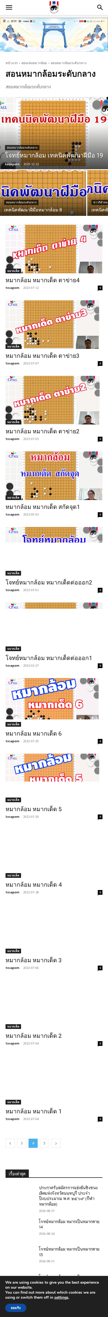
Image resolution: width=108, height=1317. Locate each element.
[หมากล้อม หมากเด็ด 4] (54, 853)
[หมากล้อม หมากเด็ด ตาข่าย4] (54, 249)
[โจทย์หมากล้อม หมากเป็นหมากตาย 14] (20, 1229)
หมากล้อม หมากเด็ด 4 (34, 884)
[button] (9, 7)
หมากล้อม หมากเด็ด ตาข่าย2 (42, 431)
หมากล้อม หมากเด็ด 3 (34, 960)
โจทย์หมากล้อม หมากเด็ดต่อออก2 (49, 582)
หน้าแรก (12, 63)
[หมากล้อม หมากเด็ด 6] (54, 702)
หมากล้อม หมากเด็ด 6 (34, 733)
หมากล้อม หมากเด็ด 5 (34, 809)
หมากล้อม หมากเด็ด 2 (34, 1036)
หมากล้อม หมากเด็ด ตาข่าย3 (42, 356)
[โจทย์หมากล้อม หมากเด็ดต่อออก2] (54, 551)
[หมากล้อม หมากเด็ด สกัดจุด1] (54, 475)
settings (61, 1297)
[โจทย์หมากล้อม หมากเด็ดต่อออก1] (54, 627)
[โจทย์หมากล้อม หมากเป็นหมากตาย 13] (20, 1256)
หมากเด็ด (13, 271)
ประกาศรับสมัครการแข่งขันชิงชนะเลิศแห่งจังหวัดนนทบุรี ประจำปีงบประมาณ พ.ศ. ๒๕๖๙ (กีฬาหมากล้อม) (68, 1195)
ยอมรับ (16, 1308)
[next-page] (56, 1143)
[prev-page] (10, 1143)
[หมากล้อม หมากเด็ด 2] (54, 1004)
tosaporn (12, 288)
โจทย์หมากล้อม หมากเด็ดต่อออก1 (49, 658)
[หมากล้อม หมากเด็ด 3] (54, 929)
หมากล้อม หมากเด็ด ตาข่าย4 (42, 280)
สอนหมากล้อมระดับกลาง (22, 147)
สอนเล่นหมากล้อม (34, 63)
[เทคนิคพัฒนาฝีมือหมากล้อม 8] (43, 193)
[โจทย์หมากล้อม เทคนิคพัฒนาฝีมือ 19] (54, 133)
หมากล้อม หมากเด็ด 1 (34, 1111)
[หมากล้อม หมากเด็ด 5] (54, 778)
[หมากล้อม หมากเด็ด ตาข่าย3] (54, 324)
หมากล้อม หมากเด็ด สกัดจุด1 (43, 507)
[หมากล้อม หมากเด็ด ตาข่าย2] (54, 400)
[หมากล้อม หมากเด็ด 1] (54, 1080)
